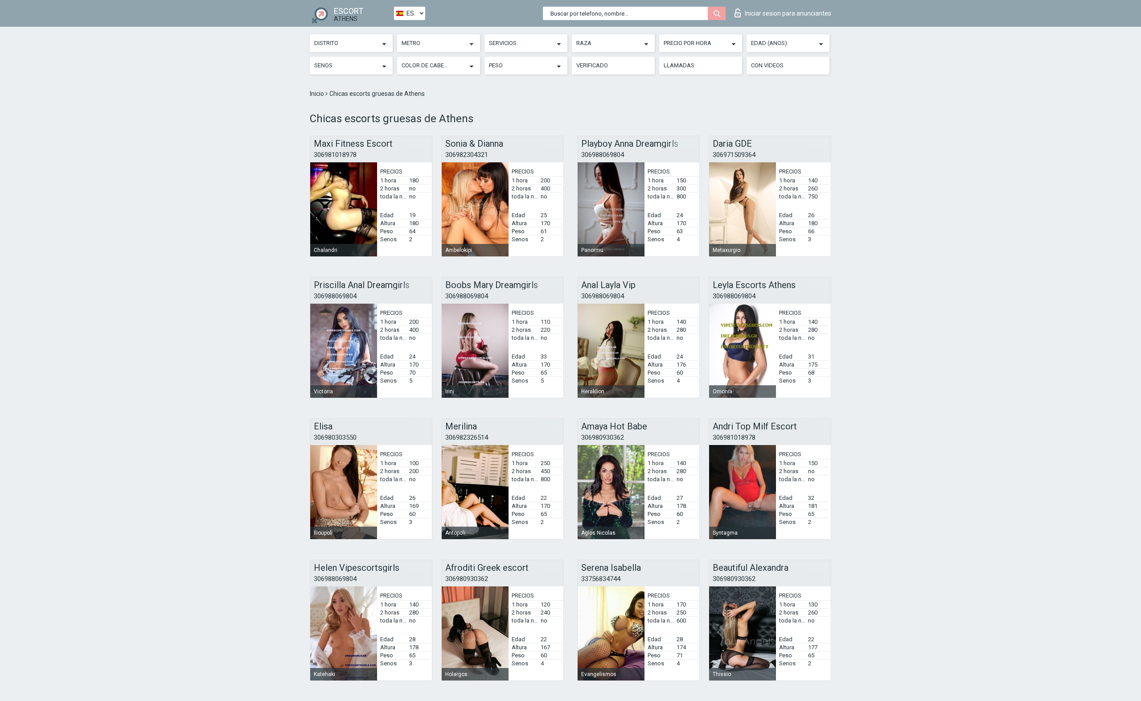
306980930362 (602, 437)
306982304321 (466, 155)
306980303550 (335, 437)
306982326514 (466, 437)
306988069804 (602, 155)
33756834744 (600, 579)
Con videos (767, 65)
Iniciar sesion (788, 13)
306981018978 (335, 155)
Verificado (592, 65)
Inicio (317, 93)
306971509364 (734, 155)
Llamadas (679, 65)
